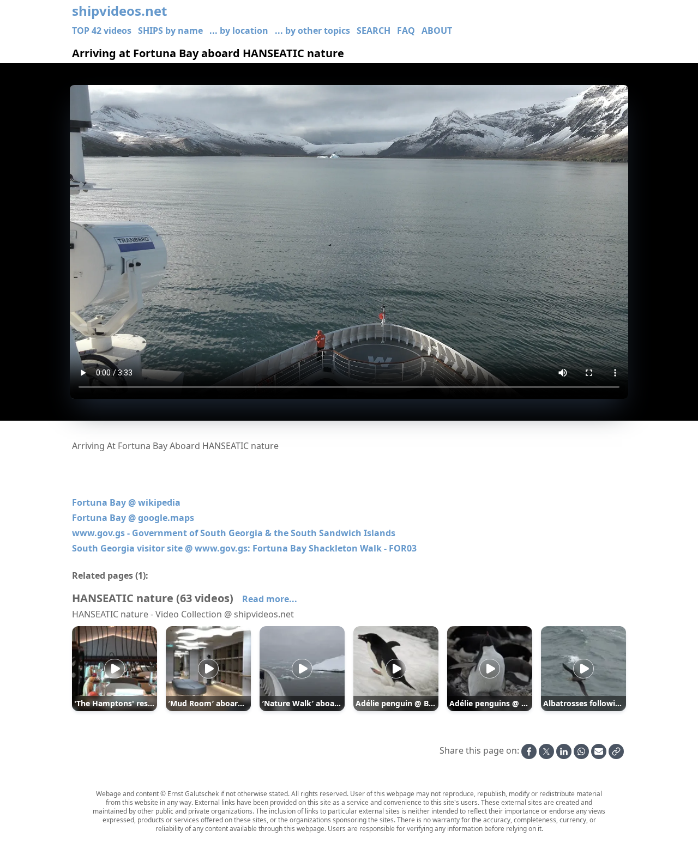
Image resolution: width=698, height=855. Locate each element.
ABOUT (437, 31)
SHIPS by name (170, 31)
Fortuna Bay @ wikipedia (126, 502)
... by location (238, 31)
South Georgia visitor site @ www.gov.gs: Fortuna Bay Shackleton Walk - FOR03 (244, 548)
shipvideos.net (119, 11)
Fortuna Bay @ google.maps (133, 518)
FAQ (406, 31)
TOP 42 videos (101, 31)
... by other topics (312, 31)
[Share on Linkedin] (563, 751)
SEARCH (373, 31)
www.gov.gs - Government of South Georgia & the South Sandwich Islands (233, 533)
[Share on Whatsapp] (581, 751)
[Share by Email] (598, 751)
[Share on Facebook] (529, 751)
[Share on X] (546, 751)
